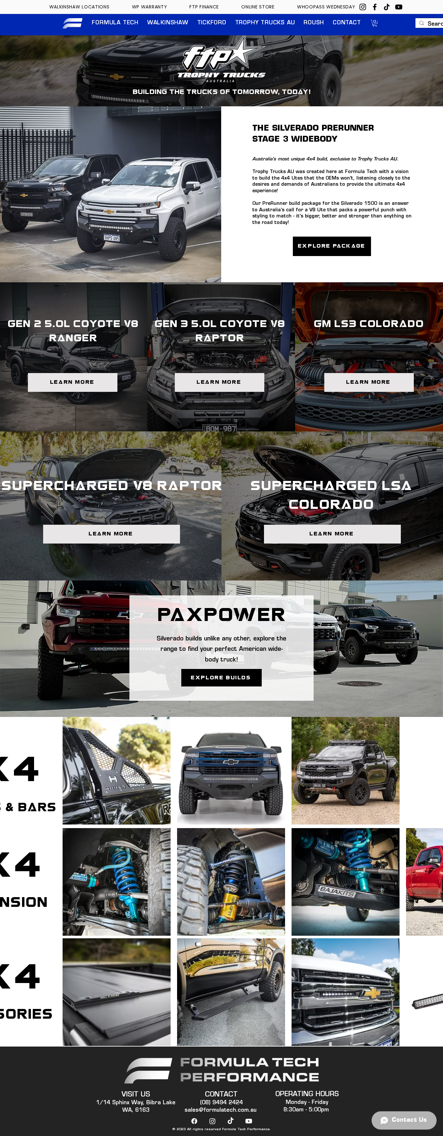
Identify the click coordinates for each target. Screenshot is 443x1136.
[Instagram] (362, 7)
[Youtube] (249, 1121)
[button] (115, 23)
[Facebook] (374, 7)
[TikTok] (386, 7)
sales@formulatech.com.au (221, 1110)
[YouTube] (398, 7)
